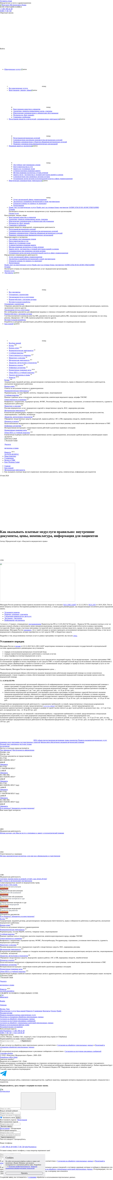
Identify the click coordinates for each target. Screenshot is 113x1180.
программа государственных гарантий (25, 742)
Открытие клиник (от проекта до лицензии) (29, 203)
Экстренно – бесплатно (13, 618)
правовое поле (5, 742)
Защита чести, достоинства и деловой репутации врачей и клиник (38, 175)
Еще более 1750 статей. (9, 885)
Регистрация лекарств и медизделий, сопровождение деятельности (34, 119)
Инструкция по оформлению (23, 750)
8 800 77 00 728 (5, 11)
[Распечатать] (56, 485)
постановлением (35, 624)
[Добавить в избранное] (56, 502)
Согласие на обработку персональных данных (17, 1019)
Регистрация (22, 1120)
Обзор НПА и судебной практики (21, 373)
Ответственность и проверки (20, 355)
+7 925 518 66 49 (18, 1033)
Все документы (14, 292)
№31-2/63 (92, 605)
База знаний (8, 324)
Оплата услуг (14, 213)
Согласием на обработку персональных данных (75, 1045)
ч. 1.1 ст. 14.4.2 (49, 706)
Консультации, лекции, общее (20, 90)
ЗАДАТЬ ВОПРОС (11, 454)
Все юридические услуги (18, 88)
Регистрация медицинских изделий (26, 138)
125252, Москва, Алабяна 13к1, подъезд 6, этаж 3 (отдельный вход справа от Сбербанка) (33, 1037)
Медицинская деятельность (19, 360)
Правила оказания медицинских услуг (92, 740)
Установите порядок (12, 612)
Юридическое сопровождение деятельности (25, 181)
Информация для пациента (14, 620)
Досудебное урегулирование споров (26, 165)
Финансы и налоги (16, 365)
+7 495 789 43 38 (6, 9)
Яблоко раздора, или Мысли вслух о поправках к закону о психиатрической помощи (32, 833)
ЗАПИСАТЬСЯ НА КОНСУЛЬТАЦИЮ (84, 207)
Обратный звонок (6, 13)
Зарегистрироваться (7, 1137)
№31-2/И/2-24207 (69, 605)
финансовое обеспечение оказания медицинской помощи (62, 742)
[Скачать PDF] (56, 519)
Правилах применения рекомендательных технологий (21, 1167)
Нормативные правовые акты (20, 370)
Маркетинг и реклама (17, 358)
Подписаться (26, 1041)
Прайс (59, 1011)
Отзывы (12, 209)
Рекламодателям (6, 1013)
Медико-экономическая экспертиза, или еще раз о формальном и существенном (30, 856)
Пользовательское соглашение (11, 1027)
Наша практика (10, 456)
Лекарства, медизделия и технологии (23, 363)
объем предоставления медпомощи (51, 740)
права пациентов (71, 740)
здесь (75, 636)
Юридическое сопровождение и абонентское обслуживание (35, 113)
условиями (32, 1177)
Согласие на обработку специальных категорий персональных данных (26, 1023)
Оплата (53, 1011)
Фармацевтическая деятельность (21, 350)
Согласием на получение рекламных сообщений (83, 1051)
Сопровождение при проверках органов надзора (31, 177)
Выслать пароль (6, 1126)
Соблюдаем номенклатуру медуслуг (18, 616)
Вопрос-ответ (14, 348)
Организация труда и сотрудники (21, 297)
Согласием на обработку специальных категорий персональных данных (65, 1169)
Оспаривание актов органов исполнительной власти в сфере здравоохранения (43, 179)
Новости (12, 377)
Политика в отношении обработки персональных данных (22, 1017)
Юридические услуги (12, 69)
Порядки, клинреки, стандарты (16, 614)
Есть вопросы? (17, 808)
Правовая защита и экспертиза (20, 146)
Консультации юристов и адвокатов (26, 109)
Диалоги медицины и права (19, 375)
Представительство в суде (23, 167)
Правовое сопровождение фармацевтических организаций (35, 144)
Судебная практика (16, 353)
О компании (9, 458)
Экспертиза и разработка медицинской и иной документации (36, 201)
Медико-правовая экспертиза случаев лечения (30, 173)
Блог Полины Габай (12, 462)
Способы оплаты (6, 1053)
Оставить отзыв (6, 1)
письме (18, 646)
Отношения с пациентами (18, 295)
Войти (18, 1118)
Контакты (46, 1011)
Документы (8, 273)
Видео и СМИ (9, 460)
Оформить (4, 764)
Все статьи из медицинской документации (16, 881)
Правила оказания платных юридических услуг (18, 1015)
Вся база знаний (15, 343)
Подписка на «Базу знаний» (23, 115)
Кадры (11, 345)
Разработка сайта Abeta (8, 1057)
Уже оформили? (6, 750)
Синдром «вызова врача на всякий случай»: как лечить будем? (23, 879)
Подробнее (4, 889)
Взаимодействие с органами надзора (22, 299)
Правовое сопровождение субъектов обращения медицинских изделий (40, 142)
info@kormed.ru (6, 1031)
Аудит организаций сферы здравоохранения (30, 199)
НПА (36, 740)
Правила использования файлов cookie (14, 1025)
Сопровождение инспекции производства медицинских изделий (37, 140)
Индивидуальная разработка (19, 302)
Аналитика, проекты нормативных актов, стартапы (32, 111)
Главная (7, 466)
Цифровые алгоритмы (17, 368)
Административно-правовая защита (26, 171)
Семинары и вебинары (21, 117)
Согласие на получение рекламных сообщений (17, 1021)
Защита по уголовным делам (24, 169)
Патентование (18, 205)
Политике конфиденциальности (19, 1166)
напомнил (27, 630)
